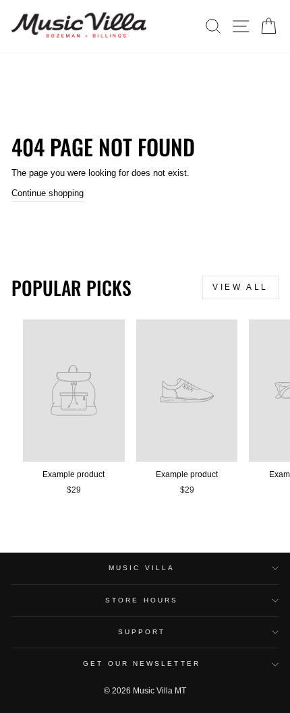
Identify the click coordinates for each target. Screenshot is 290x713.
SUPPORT (142, 632)
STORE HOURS (141, 600)
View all (240, 287)
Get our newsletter (141, 663)
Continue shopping (47, 193)
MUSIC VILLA (142, 567)
